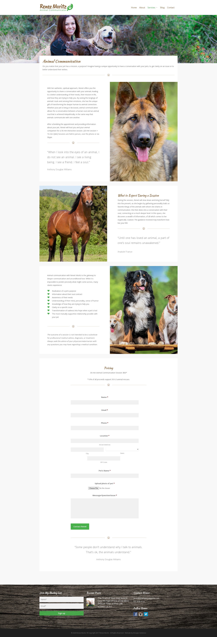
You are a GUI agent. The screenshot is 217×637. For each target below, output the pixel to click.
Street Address (104, 445)
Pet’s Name (105, 471)
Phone (104, 423)
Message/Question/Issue (105, 495)
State (122, 453)
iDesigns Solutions (139, 633)
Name (104, 397)
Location (104, 436)
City (87, 453)
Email (104, 410)
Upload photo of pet (105, 483)
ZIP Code (103, 462)
